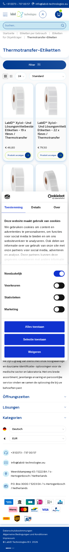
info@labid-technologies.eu (51, 4)
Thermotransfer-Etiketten (42, 37)
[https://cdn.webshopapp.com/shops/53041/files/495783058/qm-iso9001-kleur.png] (27, 518)
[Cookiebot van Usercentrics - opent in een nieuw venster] (49, 196)
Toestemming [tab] (13, 207)
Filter (32, 65)
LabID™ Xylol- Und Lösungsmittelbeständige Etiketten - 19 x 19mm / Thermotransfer (18, 130)
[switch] (59, 285)
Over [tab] (57, 207)
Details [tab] (36, 207)
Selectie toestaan (34, 339)
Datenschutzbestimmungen (17, 530)
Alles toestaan (34, 326)
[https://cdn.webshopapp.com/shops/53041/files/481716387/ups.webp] (17, 518)
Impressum (9, 538)
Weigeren (34, 351)
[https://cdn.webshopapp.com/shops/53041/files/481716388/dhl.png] (6, 518)
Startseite (8, 33)
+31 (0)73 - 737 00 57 (18, 4)
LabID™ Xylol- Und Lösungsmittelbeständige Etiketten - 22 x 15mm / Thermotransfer (51, 130)
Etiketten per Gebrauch (33, 33)
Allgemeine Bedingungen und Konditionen (25, 534)
